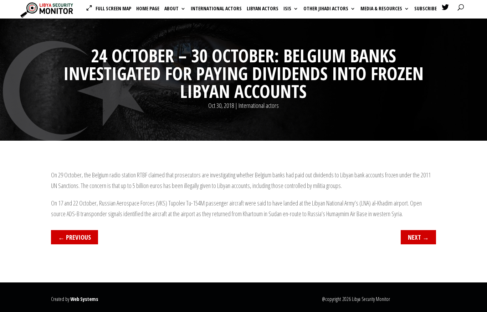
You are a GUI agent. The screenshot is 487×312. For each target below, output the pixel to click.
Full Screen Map (113, 8)
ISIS (287, 9)
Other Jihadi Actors (325, 9)
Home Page (147, 9)
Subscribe (425, 9)
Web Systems (84, 299)
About (171, 9)
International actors (216, 9)
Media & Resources (381, 9)
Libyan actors (262, 9)
